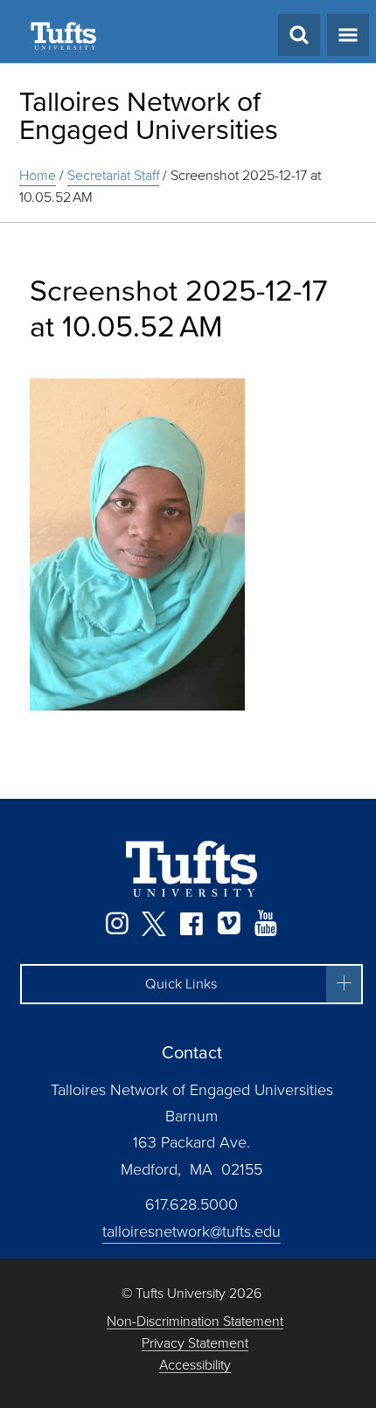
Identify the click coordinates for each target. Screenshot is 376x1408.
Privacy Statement (195, 1343)
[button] (191, 984)
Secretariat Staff (113, 175)
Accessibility (195, 1365)
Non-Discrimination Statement (195, 1321)
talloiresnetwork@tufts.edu (191, 1231)
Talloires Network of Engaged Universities (148, 115)
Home (37, 175)
